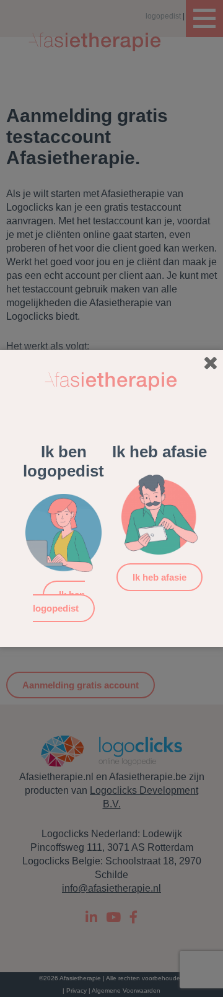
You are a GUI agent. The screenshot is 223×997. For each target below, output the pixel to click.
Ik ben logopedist (59, 601)
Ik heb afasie (159, 577)
